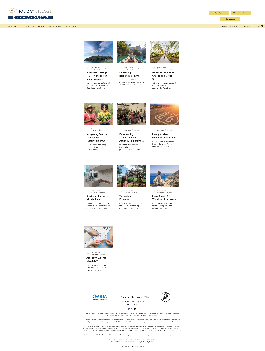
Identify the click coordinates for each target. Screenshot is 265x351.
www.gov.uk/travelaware (174, 335)
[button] (177, 32)
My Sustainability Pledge (146, 342)
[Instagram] (259, 26)
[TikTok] (262, 26)
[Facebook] (256, 26)
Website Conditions (138, 339)
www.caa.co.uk (176, 330)
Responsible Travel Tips (131, 342)
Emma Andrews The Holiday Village (132, 297)
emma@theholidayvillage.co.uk (230, 26)
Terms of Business (150, 339)
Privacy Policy (128, 339)
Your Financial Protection (116, 339)
